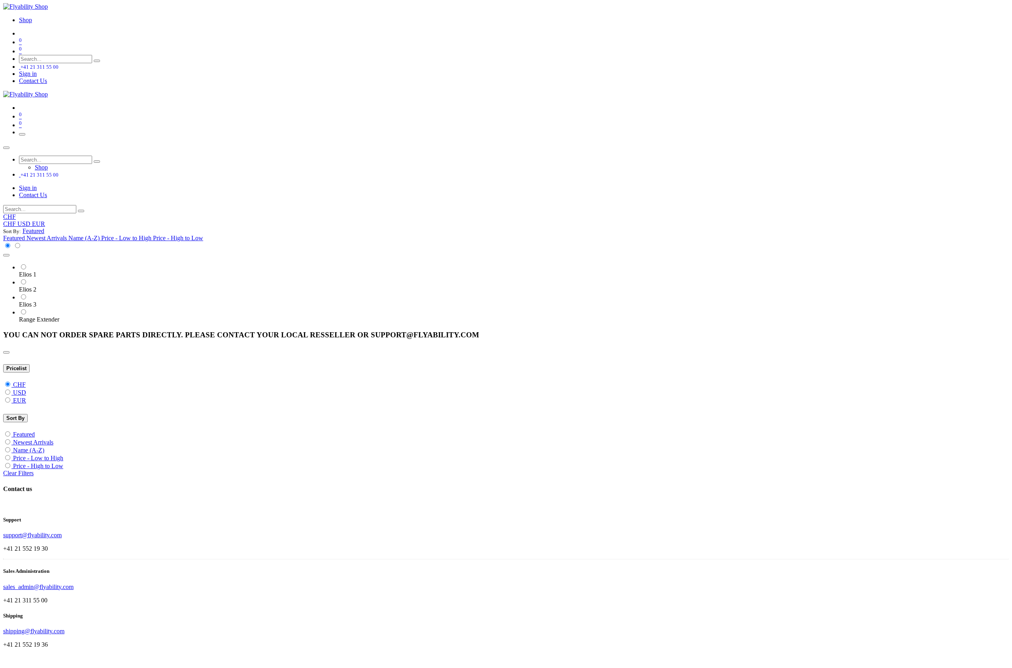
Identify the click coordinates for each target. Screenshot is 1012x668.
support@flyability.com (32, 535)
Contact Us (33, 80)
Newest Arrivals (33, 442)
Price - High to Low (38, 466)
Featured (24, 434)
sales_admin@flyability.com (38, 586)
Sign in (28, 73)
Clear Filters (18, 473)
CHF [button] (9, 216)
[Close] (6, 148)
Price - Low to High (38, 458)
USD (19, 392)
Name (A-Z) (28, 450)
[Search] (97, 61)
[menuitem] (25, 20)
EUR (19, 400)
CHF (19, 384)
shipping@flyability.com (33, 631)
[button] (33, 231)
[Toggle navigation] (22, 134)
